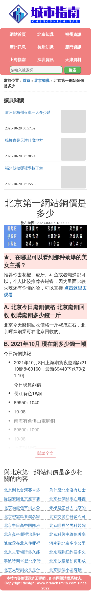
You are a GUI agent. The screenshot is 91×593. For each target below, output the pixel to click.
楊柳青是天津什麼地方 (24, 140)
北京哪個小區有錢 (65, 569)
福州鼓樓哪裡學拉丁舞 (24, 168)
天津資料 (73, 59)
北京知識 (45, 34)
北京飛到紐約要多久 (67, 552)
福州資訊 (73, 34)
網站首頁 (18, 34)
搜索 (72, 70)
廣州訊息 (18, 47)
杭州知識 (45, 47)
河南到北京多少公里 (67, 543)
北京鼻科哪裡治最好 (22, 534)
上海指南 (18, 59)
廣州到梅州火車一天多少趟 (28, 112)
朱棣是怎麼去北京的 (67, 507)
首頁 (26, 80)
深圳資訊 (45, 59)
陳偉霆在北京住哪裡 (22, 543)
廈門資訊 (73, 47)
